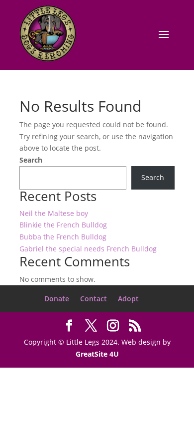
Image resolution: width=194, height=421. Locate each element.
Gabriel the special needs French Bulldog (88, 248)
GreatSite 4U (97, 354)
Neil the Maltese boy (53, 213)
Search (30, 160)
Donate (56, 298)
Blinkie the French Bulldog (63, 224)
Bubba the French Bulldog (62, 236)
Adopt (128, 298)
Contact (93, 298)
